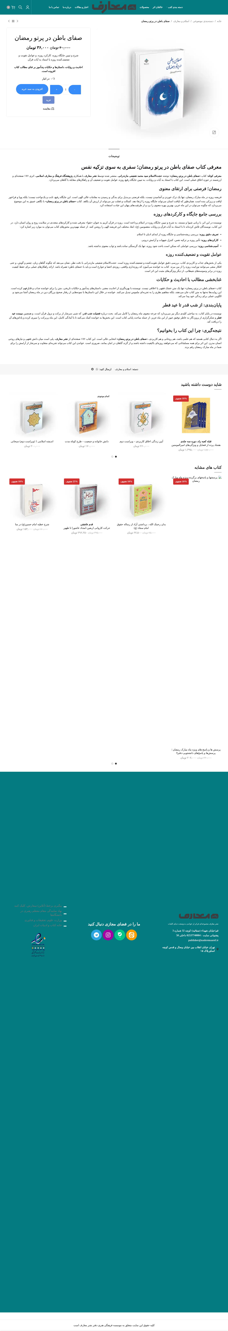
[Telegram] (96, 935)
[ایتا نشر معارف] (131, 935)
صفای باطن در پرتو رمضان (132, 339)
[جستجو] (20, 7)
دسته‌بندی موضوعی (203, 21)
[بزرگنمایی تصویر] (214, 132)
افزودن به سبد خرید (32, 89)
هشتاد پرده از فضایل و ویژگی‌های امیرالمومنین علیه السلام (195, 445)
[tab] (114, 154)
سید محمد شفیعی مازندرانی (133, 176)
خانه (219, 21)
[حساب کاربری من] (27, 7)
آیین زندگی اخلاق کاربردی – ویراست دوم (141, 441)
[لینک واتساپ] (97, 369)
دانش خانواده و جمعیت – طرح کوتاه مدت (87, 441)
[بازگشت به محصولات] (13, 21)
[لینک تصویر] (38, 944)
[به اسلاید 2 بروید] (112, 457)
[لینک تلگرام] (92, 369)
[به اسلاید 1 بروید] (116, 457)
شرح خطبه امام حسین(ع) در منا (32, 524)
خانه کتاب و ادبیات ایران (47, 925)
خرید (48, 100)
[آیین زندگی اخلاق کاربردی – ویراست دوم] (141, 415)
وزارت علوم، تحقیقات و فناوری (43, 920)
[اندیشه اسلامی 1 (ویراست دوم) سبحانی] (32, 415)
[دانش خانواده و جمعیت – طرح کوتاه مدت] (86, 415)
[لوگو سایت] (114, 7)
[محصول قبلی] (17, 21)
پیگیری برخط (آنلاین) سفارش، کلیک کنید (38, 905)
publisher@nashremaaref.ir (203, 940)
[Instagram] (108, 935)
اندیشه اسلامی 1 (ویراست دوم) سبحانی (32, 441)
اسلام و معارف (181, 21)
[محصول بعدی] (9, 21)
